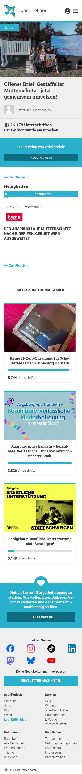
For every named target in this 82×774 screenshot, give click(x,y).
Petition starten (14, 748)
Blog (7, 710)
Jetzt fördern (41, 617)
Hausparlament (56, 715)
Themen (10, 752)
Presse (8, 715)
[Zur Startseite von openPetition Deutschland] (26, 10)
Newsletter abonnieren (41, 681)
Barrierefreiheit (55, 757)
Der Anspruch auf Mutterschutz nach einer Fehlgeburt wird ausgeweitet (37, 234)
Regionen (10, 757)
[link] (75, 11)
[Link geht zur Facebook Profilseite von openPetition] (10, 648)
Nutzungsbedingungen (61, 743)
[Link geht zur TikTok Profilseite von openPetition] (51, 648)
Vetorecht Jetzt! (56, 724)
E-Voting (51, 719)
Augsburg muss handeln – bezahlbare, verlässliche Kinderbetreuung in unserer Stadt (40, 451)
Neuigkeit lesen (41, 157)
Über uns (10, 701)
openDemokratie (56, 710)
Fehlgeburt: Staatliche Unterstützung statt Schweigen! (39, 541)
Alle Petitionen (14, 743)
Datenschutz (53, 748)
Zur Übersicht (18, 177)
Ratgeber (10, 739)
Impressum (53, 752)
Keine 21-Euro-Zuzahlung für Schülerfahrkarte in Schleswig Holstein (40, 360)
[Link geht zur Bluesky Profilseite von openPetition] (31, 660)
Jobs (7, 706)
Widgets (50, 706)
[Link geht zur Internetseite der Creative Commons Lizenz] (6, 770)
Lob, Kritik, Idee (15, 719)
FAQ (48, 701)
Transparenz (53, 739)
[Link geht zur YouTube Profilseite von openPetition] (51, 660)
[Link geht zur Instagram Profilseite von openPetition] (31, 648)
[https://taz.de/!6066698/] (14, 222)
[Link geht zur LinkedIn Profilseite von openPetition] (72, 648)
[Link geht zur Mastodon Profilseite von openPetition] (10, 660)
